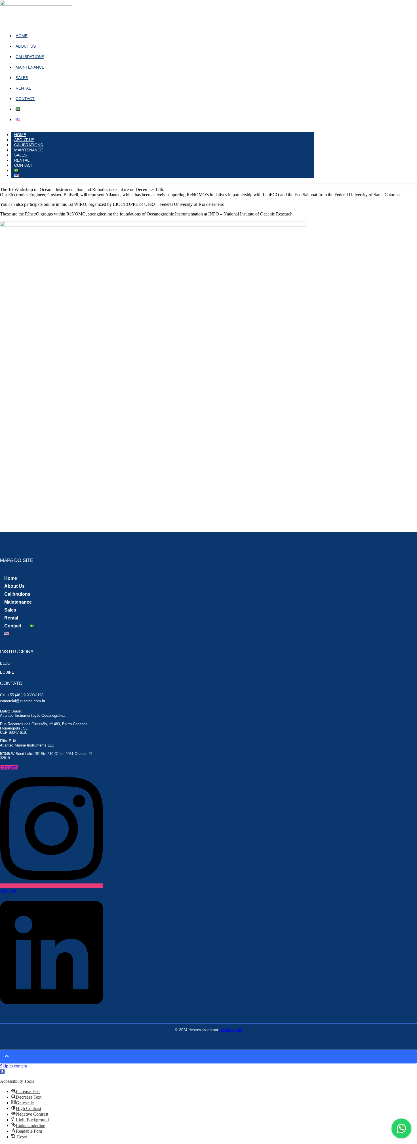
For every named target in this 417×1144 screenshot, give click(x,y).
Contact (25, 98)
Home (22, 35)
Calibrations (30, 56)
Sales (22, 77)
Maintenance (30, 67)
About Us (26, 46)
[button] (2, 1071)
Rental (23, 88)
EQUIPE (7, 672)
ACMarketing (231, 1030)
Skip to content (13, 1065)
